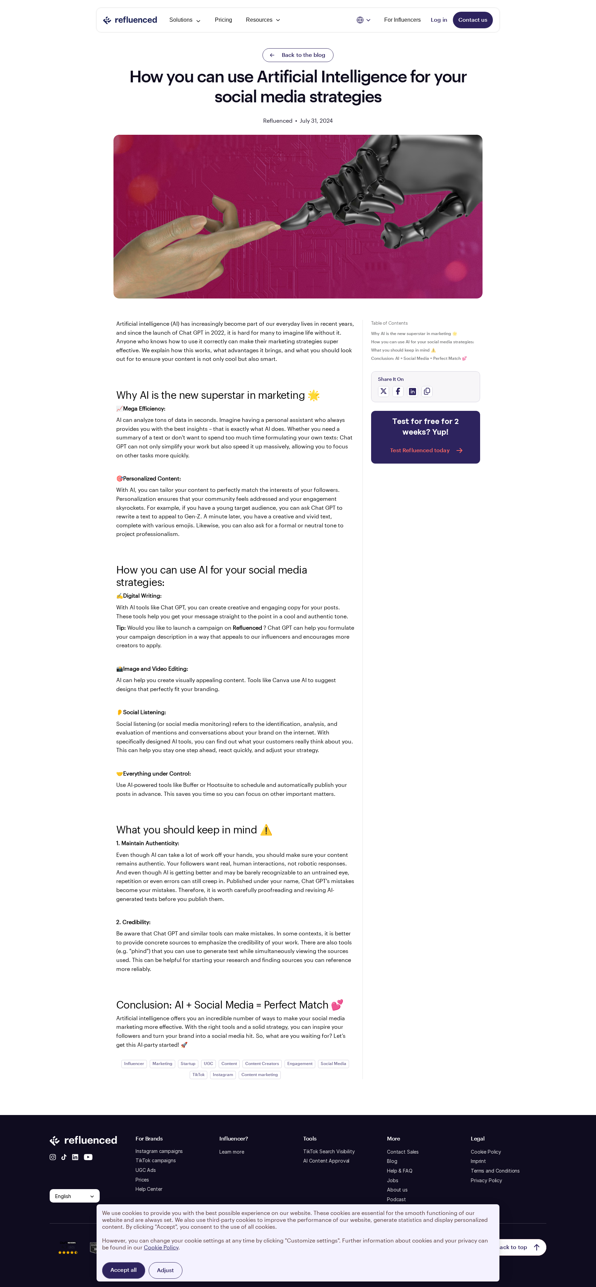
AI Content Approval (326, 1161)
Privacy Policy (486, 1180)
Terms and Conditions (495, 1171)
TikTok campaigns (156, 1160)
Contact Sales (403, 1152)
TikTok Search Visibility (329, 1151)
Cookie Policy (486, 1152)
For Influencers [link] (402, 20)
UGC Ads (146, 1170)
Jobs (392, 1180)
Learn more (231, 1152)
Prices (142, 1180)
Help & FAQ (400, 1171)
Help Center (149, 1189)
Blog (392, 1161)
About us (397, 1190)
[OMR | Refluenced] (68, 1257)
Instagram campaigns (159, 1151)
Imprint (478, 1161)
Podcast (396, 1199)
